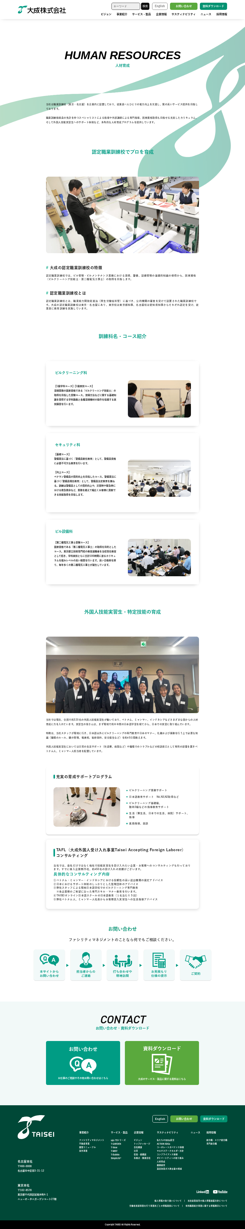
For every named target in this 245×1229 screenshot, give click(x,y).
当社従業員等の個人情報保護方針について (207, 1201)
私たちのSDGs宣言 (165, 1140)
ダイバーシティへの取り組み (170, 1158)
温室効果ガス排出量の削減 (169, 1169)
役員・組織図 (140, 1154)
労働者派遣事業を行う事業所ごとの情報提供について (154, 1206)
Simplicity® (116, 1158)
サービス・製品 (141, 14)
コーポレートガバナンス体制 (170, 1147)
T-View (114, 1147)
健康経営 (161, 1165)
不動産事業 (84, 1144)
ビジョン (106, 14)
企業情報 (161, 14)
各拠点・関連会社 (142, 1158)
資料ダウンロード (213, 6)
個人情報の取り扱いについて (168, 1201)
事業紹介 (122, 14)
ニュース (205, 14)
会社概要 (138, 1147)
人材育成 (161, 1162)
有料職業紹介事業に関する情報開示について (206, 1206)
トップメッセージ (142, 1144)
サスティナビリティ (184, 14)
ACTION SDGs (163, 1144)
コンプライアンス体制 (167, 1154)
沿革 (136, 1151)
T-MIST (114, 1151)
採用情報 (221, 14)
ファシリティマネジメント (91, 1140)
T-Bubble (115, 1154)
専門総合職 (211, 1144)
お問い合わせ (184, 6)
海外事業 (83, 1151)
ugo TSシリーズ (118, 1140)
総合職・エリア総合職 (216, 1140)
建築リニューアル (87, 1147)
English (160, 6)
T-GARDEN (116, 1144)
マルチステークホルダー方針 (170, 1151)
